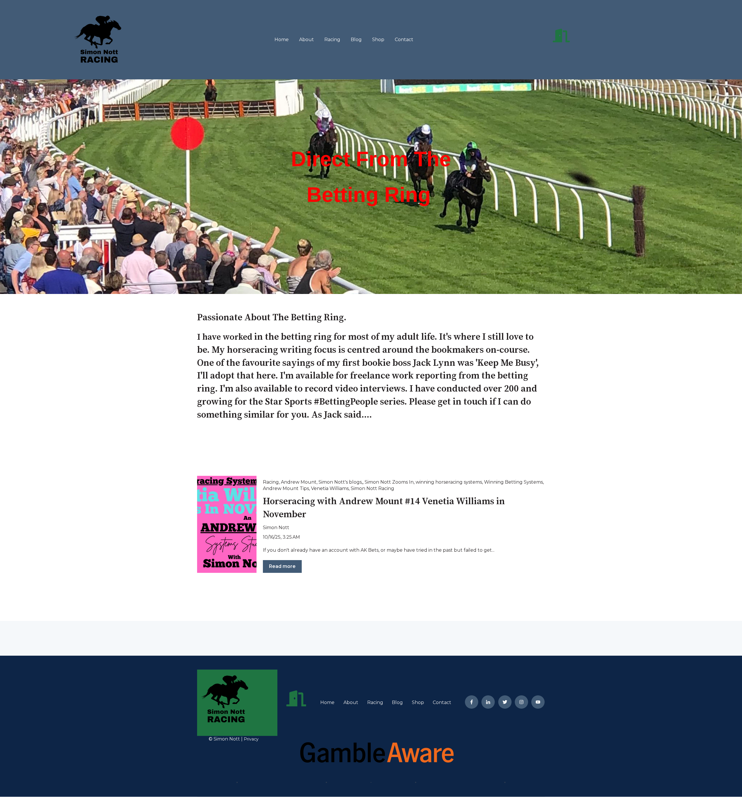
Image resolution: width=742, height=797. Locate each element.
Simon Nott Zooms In (389, 482)
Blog (356, 39)
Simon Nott (276, 527)
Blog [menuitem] (397, 702)
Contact (404, 39)
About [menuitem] (350, 702)
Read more (282, 566)
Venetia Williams (330, 488)
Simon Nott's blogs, (341, 482)
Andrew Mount (299, 482)
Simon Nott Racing (372, 488)
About (306, 39)
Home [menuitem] (327, 702)
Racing (332, 39)
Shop (378, 39)
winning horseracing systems (449, 482)
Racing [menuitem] (375, 702)
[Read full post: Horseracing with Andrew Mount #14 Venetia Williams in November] (227, 524)
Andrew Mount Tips (286, 488)
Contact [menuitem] (442, 702)
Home (281, 39)
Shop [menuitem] (418, 702)
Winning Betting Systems (513, 482)
